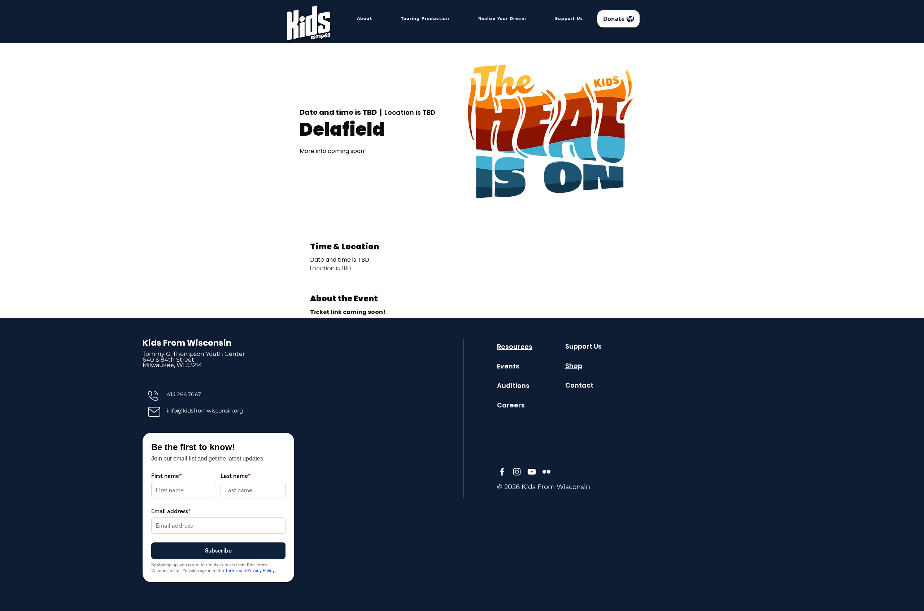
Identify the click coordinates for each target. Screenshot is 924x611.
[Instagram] (517, 472)
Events (508, 366)
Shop (573, 365)
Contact (579, 385)
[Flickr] (546, 472)
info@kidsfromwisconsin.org (205, 410)
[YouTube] (532, 472)
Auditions (513, 385)
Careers (511, 405)
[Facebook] (502, 472)
